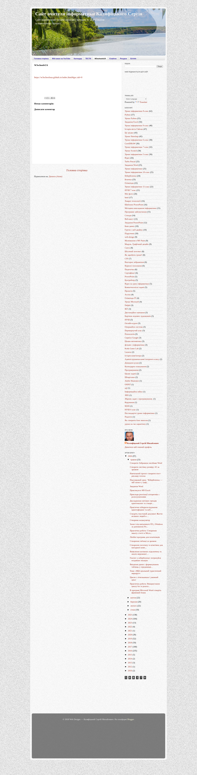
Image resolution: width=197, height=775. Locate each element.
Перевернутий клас (133, 330)
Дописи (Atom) (55, 176)
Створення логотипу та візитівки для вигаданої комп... (146, 546)
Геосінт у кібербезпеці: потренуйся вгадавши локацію (145, 559)
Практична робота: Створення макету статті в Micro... (143, 531)
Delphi (127, 305)
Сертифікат (130, 273)
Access (128, 294)
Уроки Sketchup (131, 136)
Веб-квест (129, 219)
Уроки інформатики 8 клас (136, 111)
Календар (78, 59)
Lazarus (128, 352)
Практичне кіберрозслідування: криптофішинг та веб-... (144, 508)
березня (134, 602)
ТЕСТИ (88, 59)
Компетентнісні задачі (134, 287)
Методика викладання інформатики (140, 208)
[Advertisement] (144, 697)
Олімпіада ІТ (130, 298)
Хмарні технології (133, 201)
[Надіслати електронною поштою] (45, 98)
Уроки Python (131, 118)
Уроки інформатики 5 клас (136, 154)
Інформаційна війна (133, 392)
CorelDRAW (130, 143)
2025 (130, 615)
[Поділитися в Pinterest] (54, 98)
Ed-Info (133, 59)
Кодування (129, 402)
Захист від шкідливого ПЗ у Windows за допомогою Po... (146, 525)
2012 (130, 667)
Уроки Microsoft (132, 302)
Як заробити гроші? (133, 255)
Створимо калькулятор (140, 520)
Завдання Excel (131, 122)
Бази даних (130, 226)
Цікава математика (133, 341)
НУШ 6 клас (130, 409)
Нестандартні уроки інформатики (139, 413)
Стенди (128, 215)
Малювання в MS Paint (135, 240)
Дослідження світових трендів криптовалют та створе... (143, 502)
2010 (130, 670)
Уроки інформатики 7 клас (136, 147)
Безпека (128, 179)
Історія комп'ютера (133, 356)
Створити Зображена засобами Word (146, 463)
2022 (130, 627)
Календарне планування (135, 366)
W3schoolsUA (100, 59)
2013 (130, 663)
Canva (127, 248)
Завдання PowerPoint (134, 222)
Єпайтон (113, 59)
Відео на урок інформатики (137, 284)
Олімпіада (129, 183)
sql (126, 388)
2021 (130, 631)
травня (133, 459)
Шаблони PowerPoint (134, 205)
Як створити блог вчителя (136, 420)
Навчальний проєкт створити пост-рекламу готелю (145, 474)
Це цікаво (129, 133)
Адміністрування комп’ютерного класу (142, 359)
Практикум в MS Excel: (140, 490)
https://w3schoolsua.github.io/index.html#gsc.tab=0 (58, 77)
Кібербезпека (130, 176)
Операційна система (134, 327)
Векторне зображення (134, 262)
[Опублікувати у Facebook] (52, 98)
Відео (127, 158)
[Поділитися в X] (50, 98)
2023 (130, 623)
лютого (133, 606)
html (126, 197)
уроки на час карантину (135, 424)
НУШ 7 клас (130, 190)
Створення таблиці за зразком (143, 541)
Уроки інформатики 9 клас (136, 125)
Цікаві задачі (130, 374)
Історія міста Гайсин (134, 129)
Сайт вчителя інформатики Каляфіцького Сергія (88, 13)
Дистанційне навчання (135, 312)
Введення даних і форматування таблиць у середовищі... (144, 565)
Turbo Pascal (130, 161)
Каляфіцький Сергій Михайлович (143, 443)
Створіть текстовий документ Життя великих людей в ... (146, 515)
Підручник (129, 233)
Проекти (128, 291)
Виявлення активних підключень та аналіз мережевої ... (145, 552)
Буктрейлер (130, 280)
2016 (130, 651)
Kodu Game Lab (132, 348)
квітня (133, 598)
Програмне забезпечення (135, 212)
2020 (130, 635)
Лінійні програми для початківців (145, 537)
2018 (130, 642)
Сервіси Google (131, 338)
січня (133, 610)
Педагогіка (129, 269)
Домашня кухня (132, 363)
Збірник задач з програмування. (139, 399)
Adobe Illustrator (132, 381)
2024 (130, 619)
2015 (130, 655)
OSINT (128, 384)
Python (128, 115)
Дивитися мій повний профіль (138, 447)
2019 (130, 639)
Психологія (130, 334)
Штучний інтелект (133, 251)
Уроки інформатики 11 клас (137, 187)
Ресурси (123, 59)
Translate (143, 102)
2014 (130, 659)
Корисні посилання (133, 266)
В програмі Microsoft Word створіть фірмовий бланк (145, 591)
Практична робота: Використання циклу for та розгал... (145, 585)
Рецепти (128, 417)
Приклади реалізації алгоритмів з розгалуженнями (144, 495)
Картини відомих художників (138, 316)
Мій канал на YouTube (61, 59)
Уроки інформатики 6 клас (136, 140)
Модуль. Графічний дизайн (137, 244)
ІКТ (126, 309)
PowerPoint (129, 276)
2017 (130, 647)
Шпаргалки (130, 377)
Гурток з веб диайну (134, 230)
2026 (130, 456)
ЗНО (127, 395)
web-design (129, 237)
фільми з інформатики (134, 345)
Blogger (130, 719)
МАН (127, 406)
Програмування (131, 370)
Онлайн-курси (131, 323)
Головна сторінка (41, 59)
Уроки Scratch (131, 151)
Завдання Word (131, 165)
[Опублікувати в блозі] (48, 98)
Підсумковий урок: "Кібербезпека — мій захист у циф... (146, 481)
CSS (126, 258)
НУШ (127, 320)
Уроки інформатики (133, 169)
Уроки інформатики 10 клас (137, 172)
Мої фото (129, 194)
